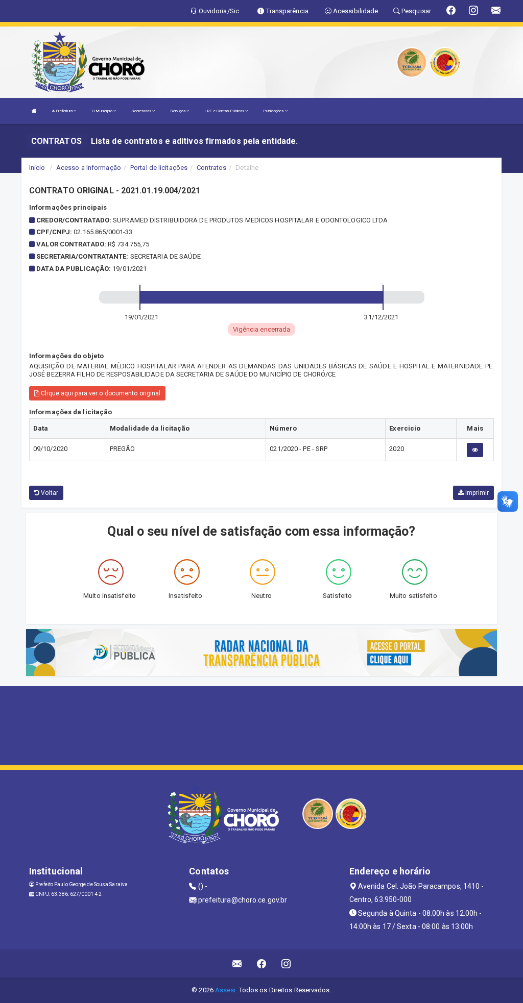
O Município (102, 111)
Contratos (211, 167)
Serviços (178, 111)
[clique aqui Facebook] (262, 963)
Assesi (225, 990)
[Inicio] (34, 111)
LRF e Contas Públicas (224, 111)
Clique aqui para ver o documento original (99, 393)
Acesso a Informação (88, 167)
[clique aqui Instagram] (286, 963)
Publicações (273, 111)
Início (37, 167)
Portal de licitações (158, 167)
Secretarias (141, 111)
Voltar (48, 492)
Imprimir (476, 492)
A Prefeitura (63, 111)
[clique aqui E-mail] (237, 963)
